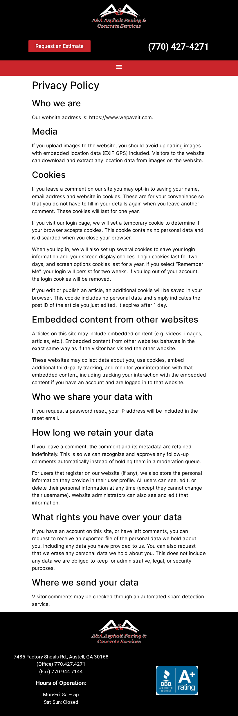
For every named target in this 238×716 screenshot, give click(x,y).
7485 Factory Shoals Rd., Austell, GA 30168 (61, 657)
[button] (119, 66)
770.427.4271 (70, 664)
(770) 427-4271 (178, 47)
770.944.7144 (67, 671)
